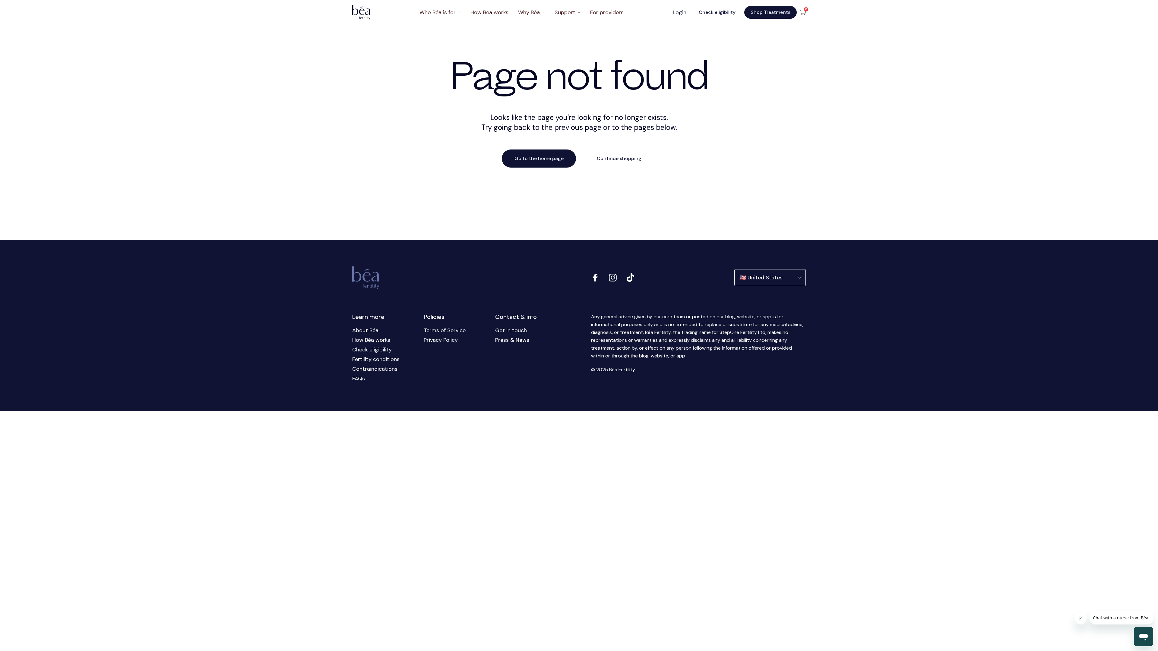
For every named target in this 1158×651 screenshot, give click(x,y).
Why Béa (529, 12)
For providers (607, 12)
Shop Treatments (770, 12)
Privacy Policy (441, 340)
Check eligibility (717, 12)
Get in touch (511, 330)
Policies (434, 317)
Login (679, 12)
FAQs (358, 378)
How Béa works (489, 12)
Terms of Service (445, 330)
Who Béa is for (437, 12)
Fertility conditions (376, 359)
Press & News (512, 340)
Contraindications (374, 369)
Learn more (368, 317)
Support (565, 12)
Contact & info (516, 317)
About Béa (365, 330)
